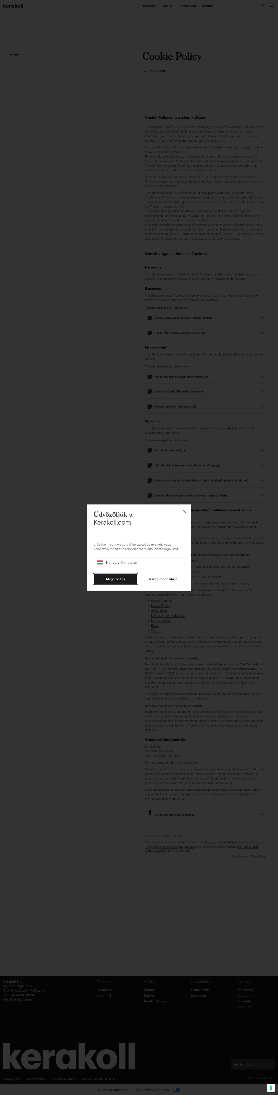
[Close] (184, 511)
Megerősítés (115, 579)
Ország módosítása (162, 579)
